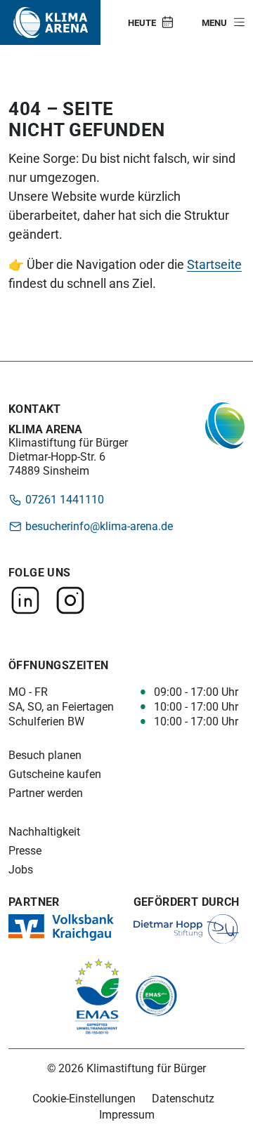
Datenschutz (183, 1097)
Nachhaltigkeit (44, 831)
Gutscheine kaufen (54, 774)
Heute (142, 22)
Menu (214, 22)
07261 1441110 (63, 499)
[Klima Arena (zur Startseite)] (50, 23)
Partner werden (45, 793)
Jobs (20, 869)
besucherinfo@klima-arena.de (97, 525)
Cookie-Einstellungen (84, 1097)
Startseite (214, 264)
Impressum (127, 1114)
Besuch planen (45, 755)
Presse (24, 850)
